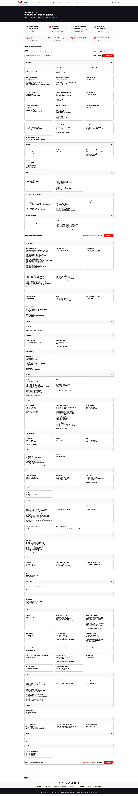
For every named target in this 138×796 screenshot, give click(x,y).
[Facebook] (63, 783)
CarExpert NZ (98, 786)
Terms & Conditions (70, 790)
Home (25, 9)
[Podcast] (78, 783)
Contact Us (81, 786)
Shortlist (52, 3)
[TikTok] (69, 783)
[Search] (115, 2)
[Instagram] (66, 783)
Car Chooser (70, 3)
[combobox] (34, 55)
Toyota (35, 9)
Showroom (30, 9)
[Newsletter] (112, 2)
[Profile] (118, 2)
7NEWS (89, 786)
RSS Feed (78, 790)
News (32, 3)
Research (42, 3)
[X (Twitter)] (72, 783)
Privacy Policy (61, 790)
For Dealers (73, 786)
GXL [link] (47, 9)
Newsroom (47, 786)
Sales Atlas (80, 3)
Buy (61, 3)
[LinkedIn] (75, 783)
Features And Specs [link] (53, 9)
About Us (39, 786)
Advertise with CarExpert (60, 786)
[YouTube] (59, 783)
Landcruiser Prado (42, 9)
